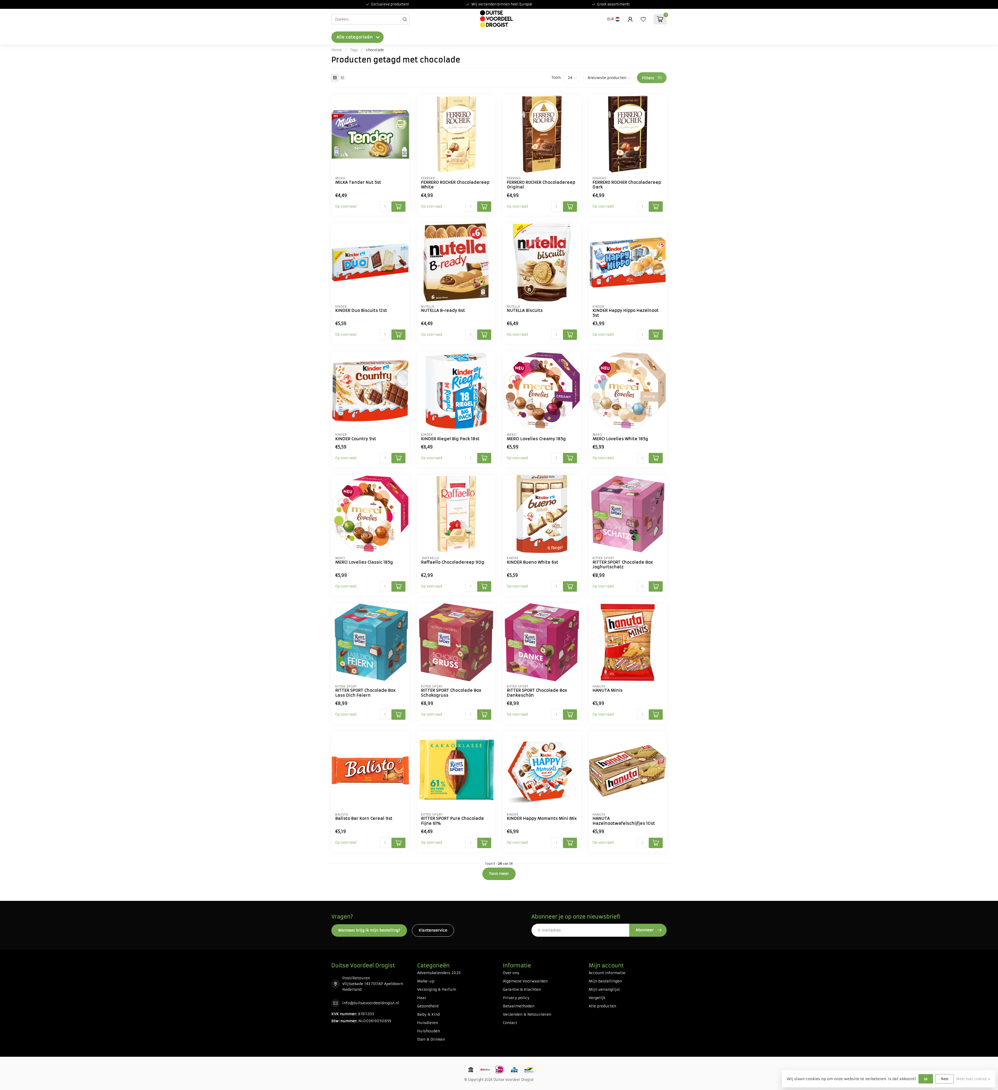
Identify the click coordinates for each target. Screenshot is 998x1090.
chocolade (375, 50)
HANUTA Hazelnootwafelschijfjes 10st (624, 820)
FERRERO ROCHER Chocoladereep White (455, 184)
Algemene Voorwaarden (525, 981)
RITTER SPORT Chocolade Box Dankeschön (537, 692)
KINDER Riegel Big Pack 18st (450, 439)
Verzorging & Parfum (436, 989)
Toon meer (499, 873)
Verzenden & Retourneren (527, 1014)
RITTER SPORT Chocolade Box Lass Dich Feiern (365, 692)
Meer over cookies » (973, 1079)
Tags (354, 50)
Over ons (511, 972)
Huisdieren (427, 1022)
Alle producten (602, 1006)
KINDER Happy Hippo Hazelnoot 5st (626, 313)
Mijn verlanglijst (604, 989)
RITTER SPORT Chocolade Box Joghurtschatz (623, 564)
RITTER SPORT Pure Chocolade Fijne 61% (452, 820)
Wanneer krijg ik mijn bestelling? (369, 930)
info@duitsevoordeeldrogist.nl (370, 1003)
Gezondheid (427, 1006)
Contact (510, 1022)
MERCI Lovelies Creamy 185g (536, 439)
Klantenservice (433, 930)
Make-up (425, 981)
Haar (421, 997)
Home (336, 50)
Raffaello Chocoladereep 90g (452, 562)
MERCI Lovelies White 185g (620, 439)
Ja (926, 1078)
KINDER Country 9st (355, 439)
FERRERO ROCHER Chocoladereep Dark (627, 184)
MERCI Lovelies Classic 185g (364, 562)
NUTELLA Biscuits (525, 310)
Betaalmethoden (518, 1006)
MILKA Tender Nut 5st (358, 182)
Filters (648, 78)
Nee (944, 1078)
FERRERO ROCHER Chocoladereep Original (541, 184)
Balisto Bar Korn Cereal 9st (363, 818)
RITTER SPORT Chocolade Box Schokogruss (451, 692)
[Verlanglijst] (643, 19)
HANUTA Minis (607, 690)
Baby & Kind (428, 1014)
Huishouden (428, 1031)
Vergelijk (597, 997)
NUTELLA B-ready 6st (443, 310)
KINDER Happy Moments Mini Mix (542, 818)
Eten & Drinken (431, 1039)
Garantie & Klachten (522, 989)
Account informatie (607, 972)
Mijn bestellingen (605, 981)
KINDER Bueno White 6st (532, 562)
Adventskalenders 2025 (439, 972)
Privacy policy (516, 997)
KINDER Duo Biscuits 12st (361, 310)
